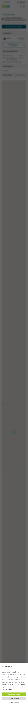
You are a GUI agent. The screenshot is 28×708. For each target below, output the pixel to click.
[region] (14, 685)
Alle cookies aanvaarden (14, 694)
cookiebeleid (8, 689)
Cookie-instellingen (14, 702)
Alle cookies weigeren (14, 698)
